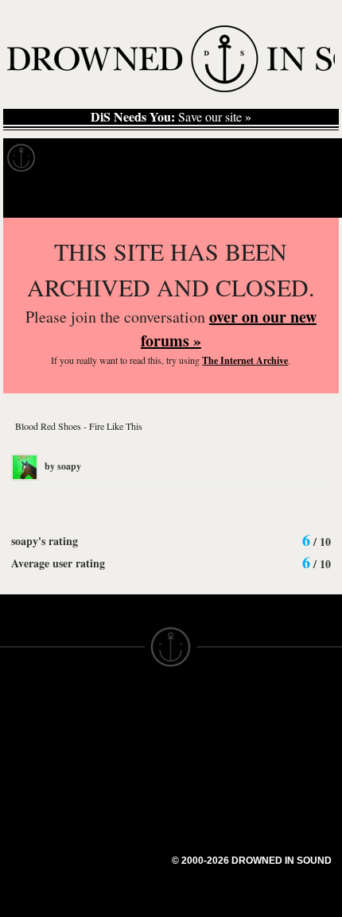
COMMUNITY (37, 907)
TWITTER (112, 813)
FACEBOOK (119, 799)
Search (307, 197)
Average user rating (58, 563)
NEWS (18, 764)
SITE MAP (28, 750)
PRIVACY (197, 735)
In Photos (233, 158)
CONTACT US (124, 707)
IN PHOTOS (33, 793)
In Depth (154, 158)
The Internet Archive (245, 360)
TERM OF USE (212, 721)
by (61, 466)
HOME (18, 735)
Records (79, 158)
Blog (299, 158)
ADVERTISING (211, 750)
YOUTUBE (115, 856)
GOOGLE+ (116, 785)
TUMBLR (110, 842)
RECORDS (30, 807)
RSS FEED (116, 871)
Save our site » (171, 117)
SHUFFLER (117, 828)
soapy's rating (44, 540)
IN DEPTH (28, 778)
